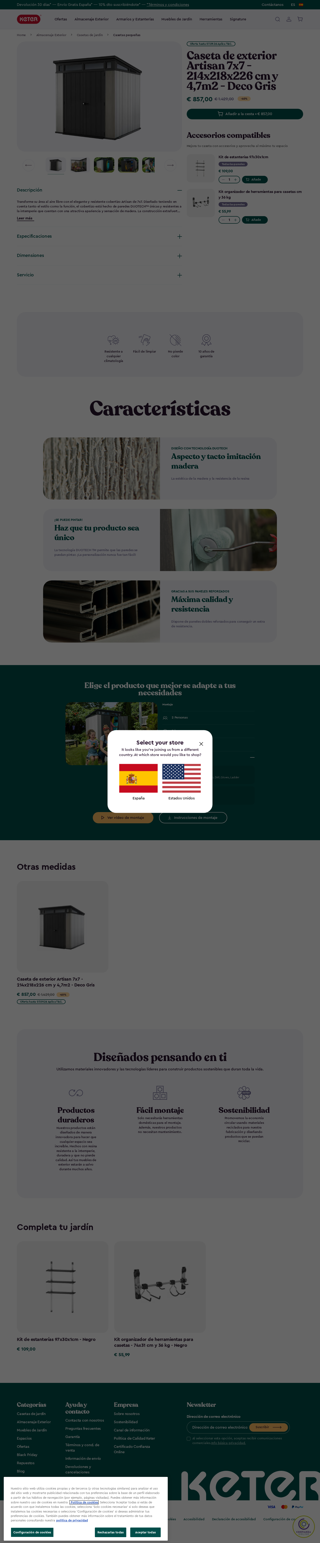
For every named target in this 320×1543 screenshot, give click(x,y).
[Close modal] (201, 743)
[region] (86, 1509)
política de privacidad (72, 1520)
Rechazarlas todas (110, 1532)
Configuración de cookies (32, 1532)
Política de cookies (84, 1502)
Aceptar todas (145, 1532)
